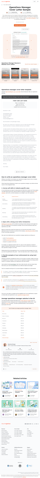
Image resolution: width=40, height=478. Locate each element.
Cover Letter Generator (18, 430)
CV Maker (28, 430)
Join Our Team (16, 451)
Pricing (15, 454)
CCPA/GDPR (4, 451)
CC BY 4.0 (8, 303)
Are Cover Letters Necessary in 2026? (19, 411)
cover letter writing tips (31, 17)
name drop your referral (30, 230)
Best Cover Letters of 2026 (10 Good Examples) (7, 411)
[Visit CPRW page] (20, 466)
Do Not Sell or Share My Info (31, 457)
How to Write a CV (30, 433)
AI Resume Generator (5, 434)
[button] (30, 465)
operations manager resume (23, 294)
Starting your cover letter (7, 223)
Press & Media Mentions (18, 453)
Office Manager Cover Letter (25, 80)
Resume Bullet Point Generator (7, 437)
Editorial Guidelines (5, 454)
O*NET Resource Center (25, 300)
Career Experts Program (18, 450)
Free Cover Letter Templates (19, 392)
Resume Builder (4, 430)
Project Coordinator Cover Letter (34, 80)
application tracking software (17, 285)
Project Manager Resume (15, 80)
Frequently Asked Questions (31, 453)
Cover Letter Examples (7, 4)
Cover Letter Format (17, 436)
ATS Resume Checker (5, 433)
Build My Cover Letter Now (20, 25)
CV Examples (29, 434)
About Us (15, 449)
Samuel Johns (29, 12)
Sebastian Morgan (12, 344)
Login (34, 1)
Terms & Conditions (5, 449)
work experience (10, 238)
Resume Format (4, 444)
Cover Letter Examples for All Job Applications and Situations (7, 392)
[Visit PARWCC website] (10, 466)
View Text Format (25, 29)
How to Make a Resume (5, 442)
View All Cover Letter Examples (31, 64)
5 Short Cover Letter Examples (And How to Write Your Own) (32, 411)
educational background (11, 239)
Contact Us (29, 450)
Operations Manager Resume (6, 80)
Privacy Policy (4, 450)
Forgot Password (30, 451)
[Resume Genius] (6, 1)
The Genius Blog (17, 457)
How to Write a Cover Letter (19, 434)
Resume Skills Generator (6, 438)
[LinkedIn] (4, 369)
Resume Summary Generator (6, 436)
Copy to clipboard (21, 171)
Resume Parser (4, 440)
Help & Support (29, 449)
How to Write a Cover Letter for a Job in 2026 (33, 392)
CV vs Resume (29, 436)
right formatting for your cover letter (13, 91)
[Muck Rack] (5, 369)
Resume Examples (5, 441)
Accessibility (4, 453)
